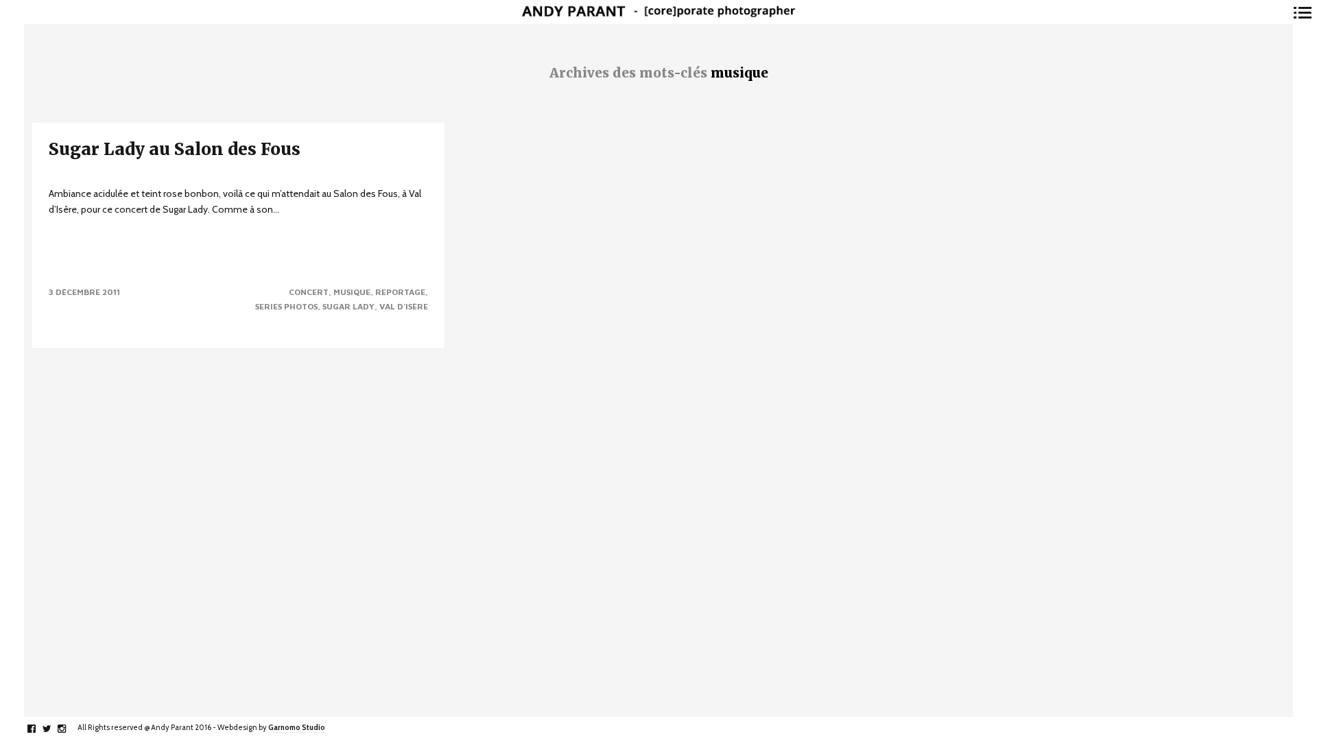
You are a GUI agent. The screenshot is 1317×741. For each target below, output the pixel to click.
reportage (400, 292)
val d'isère (403, 306)
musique (351, 292)
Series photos (286, 306)
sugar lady (348, 306)
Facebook (38, 728)
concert (309, 292)
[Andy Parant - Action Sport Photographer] (658, 12)
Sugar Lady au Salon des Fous (174, 149)
